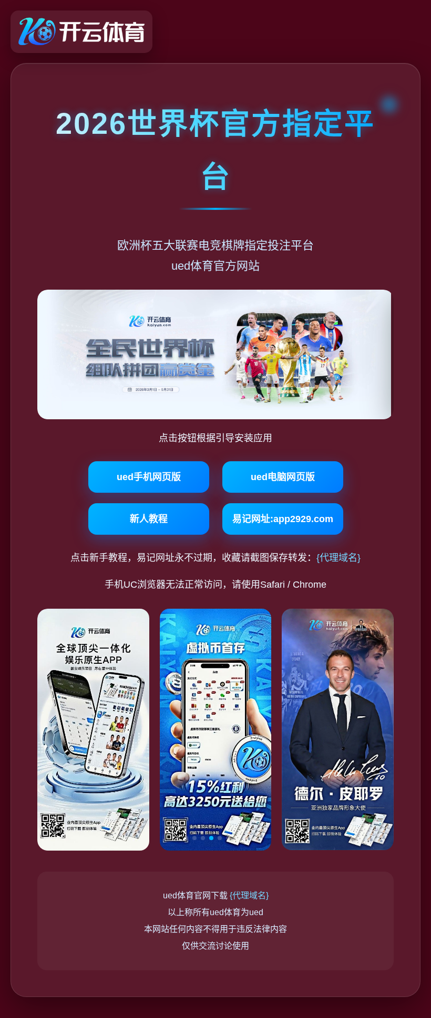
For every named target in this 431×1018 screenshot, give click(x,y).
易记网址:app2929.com (282, 519)
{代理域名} (338, 558)
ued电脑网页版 (283, 477)
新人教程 (149, 519)
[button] (186, 838)
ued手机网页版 (149, 477)
